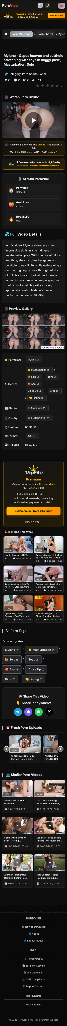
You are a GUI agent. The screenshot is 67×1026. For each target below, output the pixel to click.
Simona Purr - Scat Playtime (14, 802)
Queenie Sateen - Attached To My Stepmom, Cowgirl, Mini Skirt (49, 556)
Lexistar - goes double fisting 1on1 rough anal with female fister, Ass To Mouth (49, 839)
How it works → (33, 521)
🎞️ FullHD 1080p (37, 418)
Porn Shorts (45, 34)
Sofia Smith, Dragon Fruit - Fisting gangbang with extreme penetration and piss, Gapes (17, 839)
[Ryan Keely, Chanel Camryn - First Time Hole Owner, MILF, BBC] (18, 603)
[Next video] (60, 749)
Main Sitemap (33, 1004)
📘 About (33, 933)
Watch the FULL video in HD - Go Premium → (33, 152)
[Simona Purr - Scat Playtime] (17, 788)
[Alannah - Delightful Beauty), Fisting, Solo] (17, 862)
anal (25, 285)
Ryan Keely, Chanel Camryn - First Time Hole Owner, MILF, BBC (17, 615)
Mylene (32, 359)
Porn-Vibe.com (21, 34)
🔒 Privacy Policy (33, 958)
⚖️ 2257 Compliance (33, 979)
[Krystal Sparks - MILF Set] (18, 544)
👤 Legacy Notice (34, 940)
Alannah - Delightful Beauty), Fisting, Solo (16, 876)
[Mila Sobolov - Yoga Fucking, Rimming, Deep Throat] (49, 862)
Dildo (52, 390)
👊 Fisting (35, 397)
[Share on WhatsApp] (39, 712)
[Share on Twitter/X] (49, 712)
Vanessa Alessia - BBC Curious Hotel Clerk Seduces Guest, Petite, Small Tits (23, 760)
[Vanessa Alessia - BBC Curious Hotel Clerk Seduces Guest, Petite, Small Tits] (25, 744)
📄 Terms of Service (33, 965)
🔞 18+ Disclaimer (33, 972)
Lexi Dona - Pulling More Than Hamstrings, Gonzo (49, 802)
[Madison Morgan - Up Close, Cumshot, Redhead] (48, 603)
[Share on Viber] (28, 712)
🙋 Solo (32, 376)
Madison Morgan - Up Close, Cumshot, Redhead (48, 615)
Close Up (33, 390)
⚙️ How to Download (34, 926)
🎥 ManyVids (35, 407)
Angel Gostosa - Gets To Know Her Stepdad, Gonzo (18, 585)
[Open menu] (61, 6)
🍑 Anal (32, 383)
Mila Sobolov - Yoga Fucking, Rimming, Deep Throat (47, 876)
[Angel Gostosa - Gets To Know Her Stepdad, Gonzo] (18, 574)
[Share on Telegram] (18, 712)
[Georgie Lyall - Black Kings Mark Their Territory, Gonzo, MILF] (48, 574)
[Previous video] (6, 749)
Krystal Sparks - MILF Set (17, 555)
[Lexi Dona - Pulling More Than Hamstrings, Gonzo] (49, 788)
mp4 (30, 435)
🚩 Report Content (33, 986)
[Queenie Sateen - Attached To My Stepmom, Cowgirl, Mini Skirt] (48, 544)
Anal (43, 74)
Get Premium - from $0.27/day (34, 510)
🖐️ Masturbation (37, 369)
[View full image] (33, 331)
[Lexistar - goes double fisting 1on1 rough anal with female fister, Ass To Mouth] (49, 825)
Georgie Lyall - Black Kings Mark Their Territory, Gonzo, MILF (49, 585)
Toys (50, 376)
